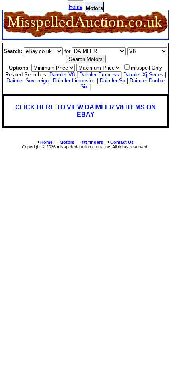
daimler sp (112, 81)
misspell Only (146, 68)
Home (75, 7)
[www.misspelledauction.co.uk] (85, 36)
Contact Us (122, 142)
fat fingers (92, 142)
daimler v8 (62, 75)
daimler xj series (143, 75)
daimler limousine (74, 81)
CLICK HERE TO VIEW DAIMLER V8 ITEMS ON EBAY (85, 111)
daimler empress (99, 75)
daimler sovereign (27, 81)
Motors (67, 142)
